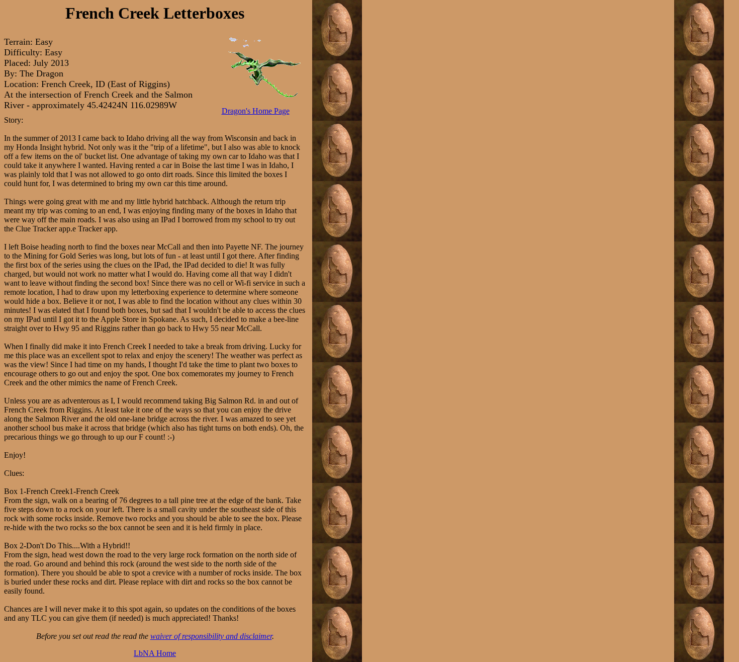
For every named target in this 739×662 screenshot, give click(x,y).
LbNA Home (155, 653)
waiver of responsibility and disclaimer (211, 636)
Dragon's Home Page (256, 111)
